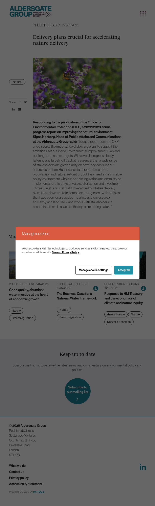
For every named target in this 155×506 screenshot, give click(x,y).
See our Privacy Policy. (65, 252)
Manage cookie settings (93, 270)
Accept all (124, 270)
